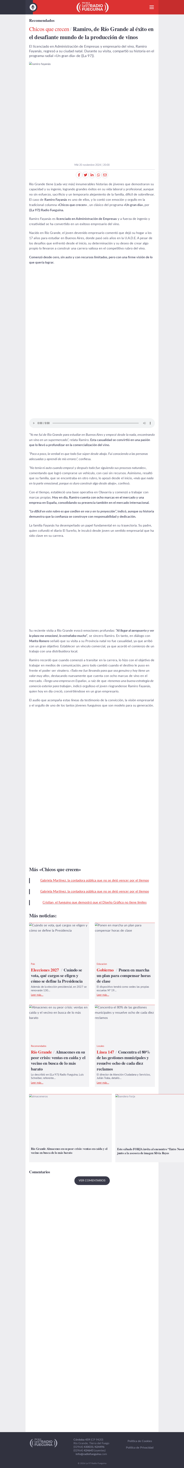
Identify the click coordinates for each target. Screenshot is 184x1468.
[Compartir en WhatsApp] (98, 175)
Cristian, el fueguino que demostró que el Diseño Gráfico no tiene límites (95, 902)
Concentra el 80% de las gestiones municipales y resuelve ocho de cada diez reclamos (124, 1013)
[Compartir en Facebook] (79, 175)
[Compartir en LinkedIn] (92, 175)
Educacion (102, 964)
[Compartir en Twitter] (85, 175)
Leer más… (37, 995)
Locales (100, 1046)
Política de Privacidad (139, 1447)
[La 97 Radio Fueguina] (92, 7)
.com (91, 1454)
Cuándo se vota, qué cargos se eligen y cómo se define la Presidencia (56, 928)
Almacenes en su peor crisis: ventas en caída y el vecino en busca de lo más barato (57, 1013)
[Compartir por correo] (105, 175)
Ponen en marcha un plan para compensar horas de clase (117, 928)
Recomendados (42, 20)
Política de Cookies (140, 1441)
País (33, 964)
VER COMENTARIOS (92, 1180)
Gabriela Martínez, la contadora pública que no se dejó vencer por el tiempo (94, 880)
